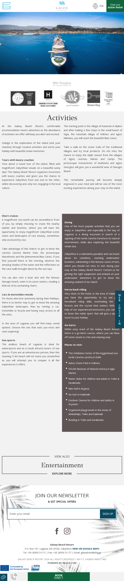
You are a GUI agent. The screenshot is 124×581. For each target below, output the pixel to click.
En (102, 6)
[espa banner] (20, 571)
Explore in (107, 576)
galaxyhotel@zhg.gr (91, 552)
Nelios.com (69, 562)
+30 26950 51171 (36, 552)
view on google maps (85, 548)
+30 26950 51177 (62, 552)
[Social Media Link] (56, 531)
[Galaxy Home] (62, 6)
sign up (108, 513)
